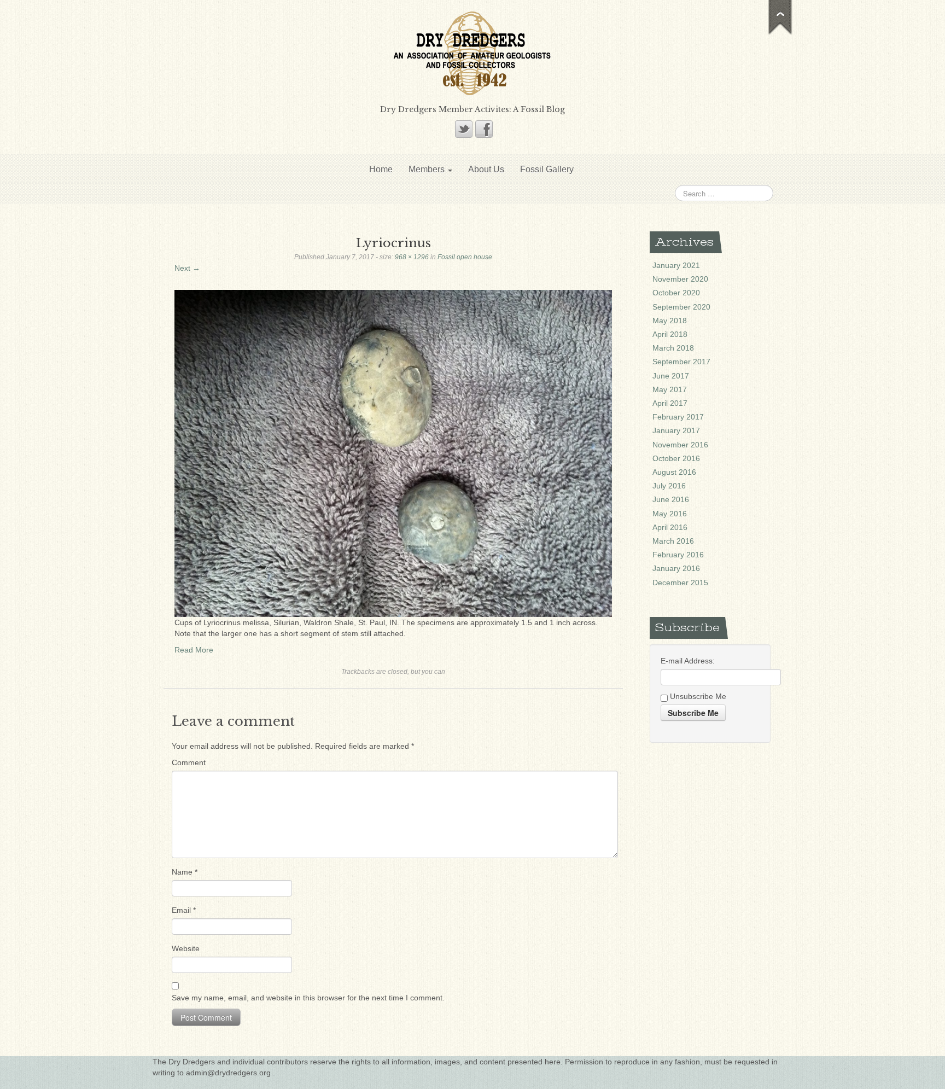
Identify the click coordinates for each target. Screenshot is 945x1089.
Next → (187, 268)
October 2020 (676, 292)
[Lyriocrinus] (393, 453)
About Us (486, 169)
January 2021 (676, 265)
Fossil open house (465, 257)
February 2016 (678, 554)
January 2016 (676, 568)
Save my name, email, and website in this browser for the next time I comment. (308, 997)
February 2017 (678, 416)
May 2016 (669, 513)
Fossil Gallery (547, 169)
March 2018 (673, 347)
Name (184, 871)
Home (381, 169)
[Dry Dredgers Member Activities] (472, 52)
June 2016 (670, 499)
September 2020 (681, 306)
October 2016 (676, 458)
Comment (189, 762)
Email (184, 910)
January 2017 (676, 430)
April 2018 (669, 334)
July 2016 (669, 485)
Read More (193, 649)
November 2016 (680, 444)
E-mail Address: (688, 660)
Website (186, 948)
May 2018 (669, 320)
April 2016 (669, 527)
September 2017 (681, 361)
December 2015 (680, 582)
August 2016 (674, 472)
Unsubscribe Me (697, 696)
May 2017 (669, 389)
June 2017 (670, 375)
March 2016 (673, 541)
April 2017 (669, 403)
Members (428, 169)
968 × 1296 (412, 257)
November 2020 (680, 279)
